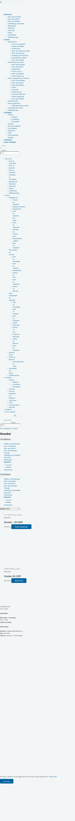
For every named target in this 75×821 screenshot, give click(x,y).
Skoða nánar (53, 776)
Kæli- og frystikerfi (9, 448)
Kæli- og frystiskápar (10, 450)
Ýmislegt (6, 453)
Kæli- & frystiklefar (10, 446)
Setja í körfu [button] (19, 581)
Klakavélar (8, 428)
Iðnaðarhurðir (8, 470)
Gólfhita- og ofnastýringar (12, 444)
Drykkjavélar (8, 460)
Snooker (8, 467)
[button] (23, 14)
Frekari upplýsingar (21, 527)
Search (3, 150)
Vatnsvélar (7, 457)
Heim (1, 428)
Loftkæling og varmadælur (12, 455)
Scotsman (9, 465)
